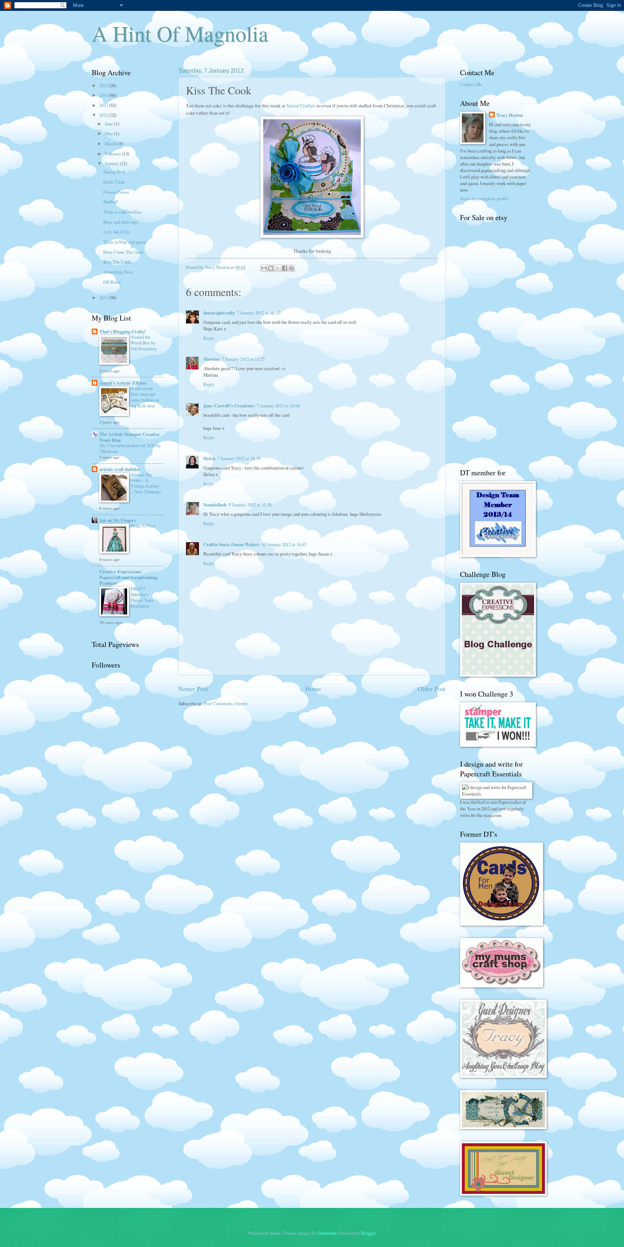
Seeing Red (114, 171)
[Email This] (264, 268)
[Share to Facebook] (284, 268)
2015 (104, 85)
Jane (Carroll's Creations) (229, 405)
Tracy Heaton (509, 115)
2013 (104, 105)
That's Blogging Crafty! (122, 331)
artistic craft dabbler (119, 469)
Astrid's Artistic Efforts (122, 383)
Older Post (432, 688)
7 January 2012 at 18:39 (238, 458)
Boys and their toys (120, 222)
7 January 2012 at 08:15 (258, 312)
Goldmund (326, 1233)
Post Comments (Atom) (225, 703)
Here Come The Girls (123, 252)
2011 (104, 297)
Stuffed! (110, 201)
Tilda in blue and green (124, 242)
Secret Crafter (300, 105)
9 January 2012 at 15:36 (250, 504)
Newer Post (193, 688)
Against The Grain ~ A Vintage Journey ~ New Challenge (146, 483)
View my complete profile (484, 198)
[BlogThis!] (270, 268)
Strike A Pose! (143, 525)
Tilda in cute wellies (122, 212)
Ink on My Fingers (117, 520)
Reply (208, 338)
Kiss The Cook (117, 261)
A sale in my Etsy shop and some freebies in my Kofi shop (145, 396)
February (113, 153)
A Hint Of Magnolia (180, 33)
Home (313, 688)
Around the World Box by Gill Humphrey (144, 342)
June (109, 123)
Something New (118, 272)
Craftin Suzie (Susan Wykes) (231, 544)
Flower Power (116, 192)
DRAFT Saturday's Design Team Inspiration (142, 597)
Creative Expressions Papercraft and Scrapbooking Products (128, 577)
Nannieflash (214, 504)
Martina (211, 359)
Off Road (111, 282)
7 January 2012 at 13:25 (243, 359)
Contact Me (471, 84)
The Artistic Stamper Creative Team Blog (129, 437)
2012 (104, 115)
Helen (209, 458)
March (111, 143)
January (112, 163)
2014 (104, 95)
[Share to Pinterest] (291, 268)
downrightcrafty (219, 312)
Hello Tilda (114, 182)
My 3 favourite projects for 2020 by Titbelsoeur (130, 448)
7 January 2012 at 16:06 (278, 405)
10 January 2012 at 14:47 (284, 544)
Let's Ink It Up (116, 231)
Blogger (368, 1233)
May (109, 133)
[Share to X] (277, 268)
